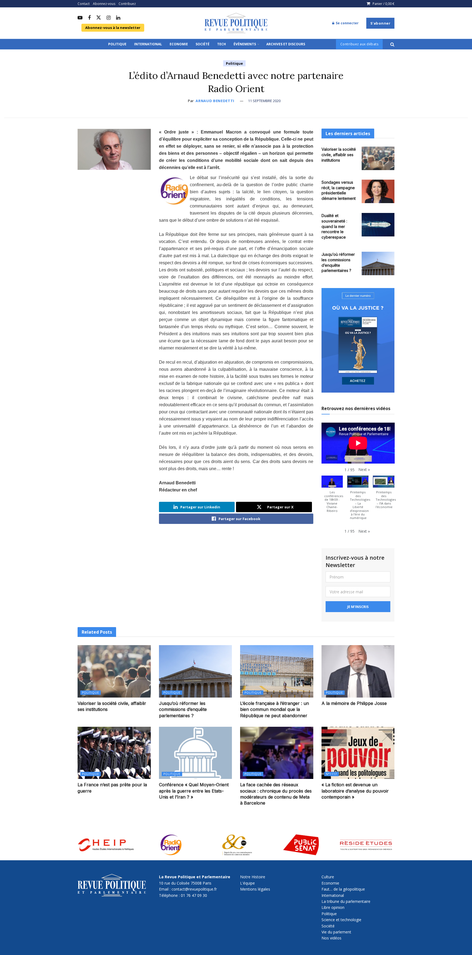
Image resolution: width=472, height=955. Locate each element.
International (148, 44)
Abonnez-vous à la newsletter (112, 27)
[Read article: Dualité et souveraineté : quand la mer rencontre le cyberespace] (378, 224)
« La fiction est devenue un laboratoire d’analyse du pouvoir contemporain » (355, 791)
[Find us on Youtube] (80, 18)
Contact (84, 3)
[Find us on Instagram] (109, 18)
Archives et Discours (285, 44)
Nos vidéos (331, 938)
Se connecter (347, 23)
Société (203, 44)
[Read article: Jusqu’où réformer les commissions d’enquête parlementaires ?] (378, 263)
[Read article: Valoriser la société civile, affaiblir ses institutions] (378, 158)
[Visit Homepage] (236, 23)
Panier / (383, 3)
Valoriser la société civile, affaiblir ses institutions (338, 154)
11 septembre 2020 (264, 100)
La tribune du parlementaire (345, 901)
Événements (245, 44)
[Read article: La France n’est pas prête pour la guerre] (114, 753)
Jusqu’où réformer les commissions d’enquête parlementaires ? (183, 709)
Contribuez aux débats (359, 44)
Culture (327, 876)
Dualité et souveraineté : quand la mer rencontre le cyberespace (334, 226)
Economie (179, 44)
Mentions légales (255, 889)
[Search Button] (392, 44)
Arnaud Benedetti (215, 100)
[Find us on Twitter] (98, 17)
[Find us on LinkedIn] (118, 18)
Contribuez (127, 3)
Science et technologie (341, 919)
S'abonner (380, 23)
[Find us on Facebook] (89, 18)
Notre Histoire (252, 876)
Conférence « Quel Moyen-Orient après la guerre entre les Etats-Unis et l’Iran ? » (194, 791)
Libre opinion (332, 907)
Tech (221, 44)
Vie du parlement (336, 932)
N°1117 (331, 774)
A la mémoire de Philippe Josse (354, 703)
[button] (364, 470)
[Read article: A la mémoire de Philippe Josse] (358, 671)
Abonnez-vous (104, 3)
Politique (117, 44)
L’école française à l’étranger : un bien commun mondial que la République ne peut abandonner (274, 709)
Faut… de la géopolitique (343, 889)
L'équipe (247, 883)
